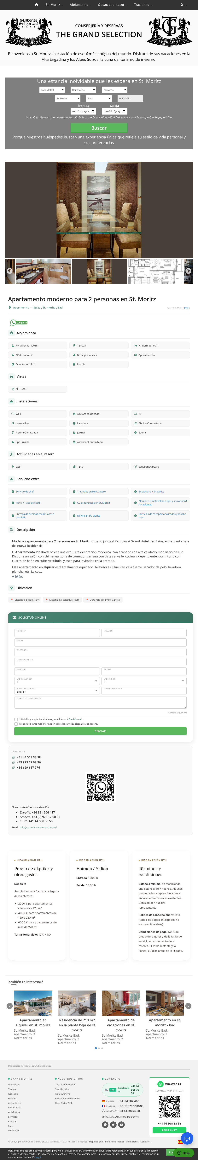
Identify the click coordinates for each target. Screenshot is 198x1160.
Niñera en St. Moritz (88, 515)
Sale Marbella (62, 1089)
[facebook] (105, 1124)
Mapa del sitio (96, 1141)
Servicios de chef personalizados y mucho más (162, 515)
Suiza (37, 307)
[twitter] (113, 1124)
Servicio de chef (25, 491)
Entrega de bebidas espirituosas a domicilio (35, 515)
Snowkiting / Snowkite (151, 491)
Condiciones (74, 719)
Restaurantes (14, 1107)
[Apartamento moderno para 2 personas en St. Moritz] (99, 210)
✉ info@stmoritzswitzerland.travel (120, 1116)
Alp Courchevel (62, 1094)
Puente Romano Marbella (67, 1098)
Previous (9, 271)
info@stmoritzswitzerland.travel (38, 827)
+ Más (17, 576)
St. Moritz (53, 4)
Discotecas (13, 1130)
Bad (60, 307)
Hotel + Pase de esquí (28, 502)
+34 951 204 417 (128, 1101)
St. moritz (49, 307)
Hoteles (12, 1098)
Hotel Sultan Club (64, 1103)
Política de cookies (115, 1141)
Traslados (142, 4)
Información (14, 1084)
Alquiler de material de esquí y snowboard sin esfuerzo (163, 502)
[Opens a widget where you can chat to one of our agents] (183, 1153)
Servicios (12, 1116)
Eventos (12, 1121)
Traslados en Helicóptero (91, 491)
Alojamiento (79, 4)
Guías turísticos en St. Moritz (93, 502)
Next (188, 271)
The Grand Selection (65, 1084)
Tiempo (12, 1089)
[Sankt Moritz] (37, 5)
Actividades (14, 1112)
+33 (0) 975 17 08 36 (130, 1106)
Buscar (99, 128)
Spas (10, 1126)
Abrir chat (169, 1130)
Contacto (145, 1141)
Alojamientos (14, 1103)
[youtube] (121, 1124)
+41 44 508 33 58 (129, 1110)
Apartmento (21, 307)
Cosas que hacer (111, 4)
